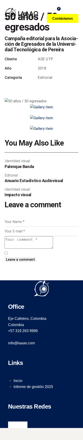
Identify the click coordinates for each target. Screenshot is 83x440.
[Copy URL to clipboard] (48, 88)
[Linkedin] (24, 425)
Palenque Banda (19, 166)
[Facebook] (11, 425)
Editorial (11, 175)
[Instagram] (18, 425)
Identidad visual (17, 161)
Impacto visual (18, 194)
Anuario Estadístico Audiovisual (34, 180)
